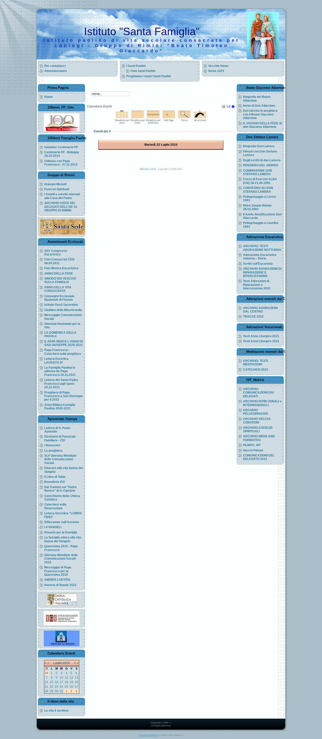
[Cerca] (184, 117)
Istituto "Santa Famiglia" (141, 31)
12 (71, 677)
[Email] (228, 107)
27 (76, 686)
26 (71, 686)
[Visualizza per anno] (122, 117)
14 (46, 682)
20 (76, 682)
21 (46, 686)
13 (76, 677)
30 (56, 691)
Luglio (57, 663)
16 (56, 682)
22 (51, 686)
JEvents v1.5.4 (148, 169)
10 (61, 677)
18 (66, 682)
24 (61, 686)
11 (66, 677)
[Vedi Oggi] (169, 117)
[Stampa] (223, 107)
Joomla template (148, 735)
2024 (66, 663)
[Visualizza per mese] (137, 117)
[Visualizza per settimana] (153, 117)
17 (61, 682)
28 (46, 691)
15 (51, 682)
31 (61, 691)
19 (71, 682)
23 (56, 686)
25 (66, 686)
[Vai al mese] (200, 117)
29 (51, 691)
